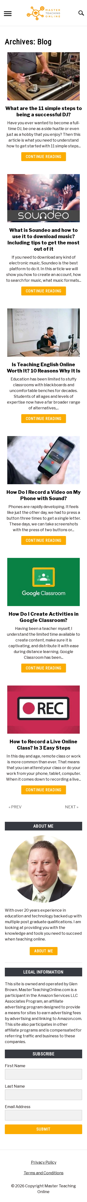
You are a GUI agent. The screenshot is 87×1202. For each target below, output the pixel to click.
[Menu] (7, 14)
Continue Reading (43, 156)
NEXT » (71, 807)
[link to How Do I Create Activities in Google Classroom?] (43, 582)
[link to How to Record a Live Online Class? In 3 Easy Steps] (43, 710)
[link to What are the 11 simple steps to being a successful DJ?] (43, 76)
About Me (43, 951)
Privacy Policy (43, 1162)
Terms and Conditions (44, 1173)
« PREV (15, 807)
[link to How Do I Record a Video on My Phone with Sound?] (43, 460)
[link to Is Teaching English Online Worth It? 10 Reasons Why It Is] (43, 332)
